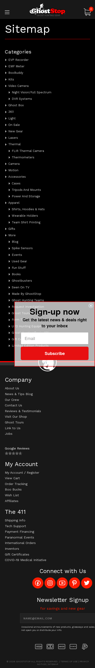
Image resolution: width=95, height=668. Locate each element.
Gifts (11, 229)
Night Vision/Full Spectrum (31, 92)
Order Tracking (16, 484)
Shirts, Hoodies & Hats (28, 209)
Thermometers (23, 157)
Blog (15, 241)
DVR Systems (22, 98)
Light (12, 118)
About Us (12, 388)
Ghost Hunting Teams (28, 300)
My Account (14, 472)
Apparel (14, 202)
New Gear (15, 131)
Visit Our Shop (16, 416)
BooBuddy (15, 72)
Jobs (8, 433)
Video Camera (18, 86)
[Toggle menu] (13, 12)
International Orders (20, 543)
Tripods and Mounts (26, 190)
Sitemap (53, 664)
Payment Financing (19, 531)
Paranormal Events (19, 537)
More (12, 235)
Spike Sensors (22, 248)
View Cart (12, 478)
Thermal (14, 144)
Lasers (13, 137)
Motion (13, 170)
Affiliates (11, 501)
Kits (11, 79)
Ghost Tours (14, 422)
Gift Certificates (17, 554)
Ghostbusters (22, 280)
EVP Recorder (18, 60)
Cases (16, 183)
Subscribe (55, 353)
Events (17, 255)
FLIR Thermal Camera (28, 151)
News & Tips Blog (19, 394)
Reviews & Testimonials (23, 411)
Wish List (12, 495)
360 (11, 111)
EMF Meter (16, 66)
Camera (14, 164)
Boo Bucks (13, 489)
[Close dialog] (91, 305)
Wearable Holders (25, 215)
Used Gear (19, 261)
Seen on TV (20, 287)
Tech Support (15, 526)
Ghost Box (16, 105)
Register (33, 472)
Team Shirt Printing (26, 222)
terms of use (68, 661)
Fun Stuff (19, 267)
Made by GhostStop (26, 294)
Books (16, 274)
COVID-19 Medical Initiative (25, 560)
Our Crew (12, 400)
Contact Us (13, 405)
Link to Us (13, 428)
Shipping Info (15, 520)
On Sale (14, 125)
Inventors (12, 548)
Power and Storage (26, 196)
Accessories (17, 176)
